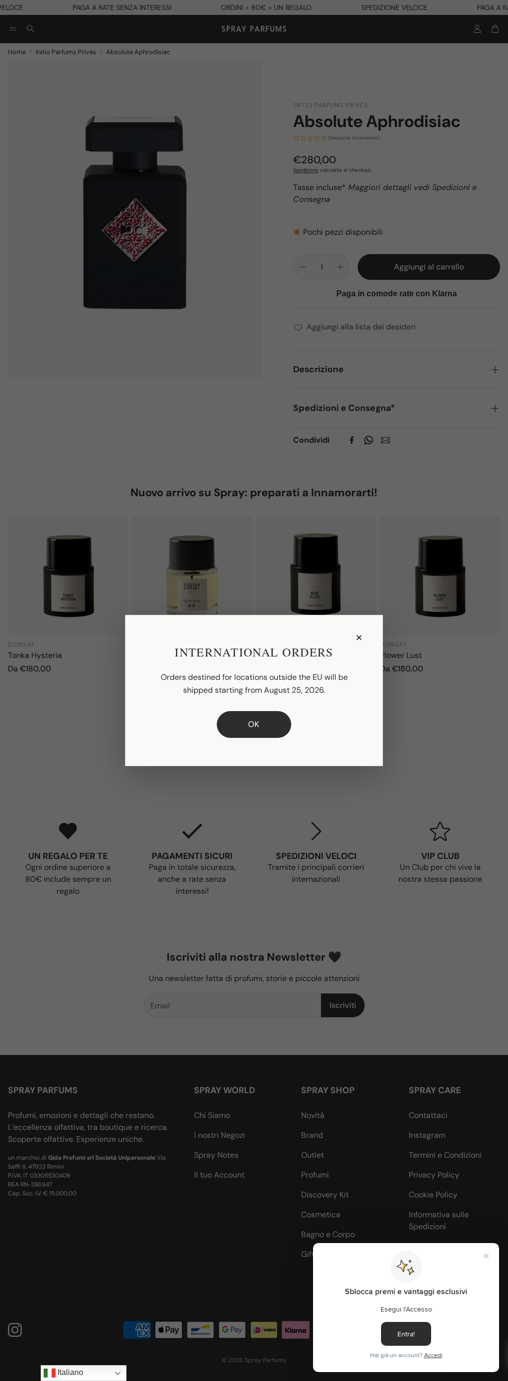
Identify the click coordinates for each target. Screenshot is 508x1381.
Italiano (69, 1372)
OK (254, 724)
